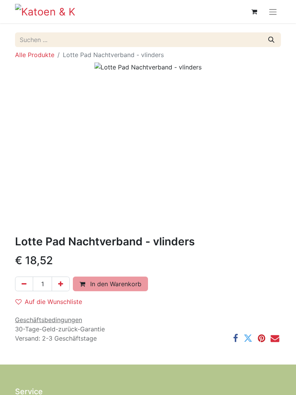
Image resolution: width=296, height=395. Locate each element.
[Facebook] (235, 338)
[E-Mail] (275, 338)
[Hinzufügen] (61, 284)
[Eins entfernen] (24, 284)
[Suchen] (271, 39)
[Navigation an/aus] (273, 11)
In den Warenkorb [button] (114, 284)
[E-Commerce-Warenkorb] (254, 11)
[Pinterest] (261, 338)
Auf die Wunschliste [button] (53, 302)
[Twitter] (248, 338)
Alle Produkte (34, 55)
